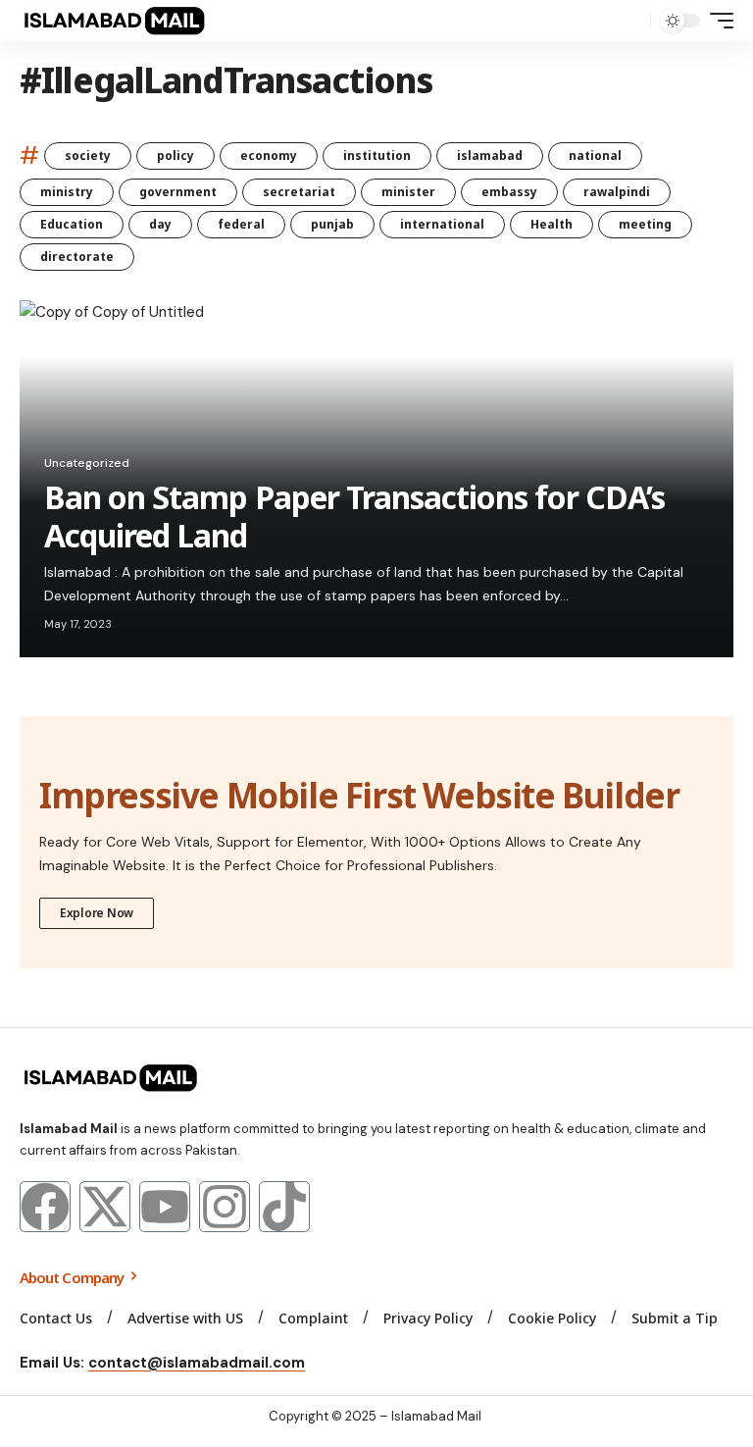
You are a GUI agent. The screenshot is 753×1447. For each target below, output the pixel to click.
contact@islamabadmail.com (196, 1362)
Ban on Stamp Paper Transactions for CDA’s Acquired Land (354, 515)
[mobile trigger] (716, 20)
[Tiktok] (284, 1206)
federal (241, 224)
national (595, 155)
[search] (630, 20)
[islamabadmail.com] (114, 20)
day (160, 224)
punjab (332, 224)
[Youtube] (164, 1206)
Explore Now (96, 912)
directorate (77, 256)
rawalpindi (616, 191)
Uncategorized (86, 463)
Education (71, 224)
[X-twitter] (104, 1206)
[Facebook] (45, 1206)
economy (268, 155)
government (178, 191)
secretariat (299, 191)
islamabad (490, 155)
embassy (509, 191)
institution (377, 155)
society (88, 155)
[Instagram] (224, 1206)
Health (551, 224)
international (442, 224)
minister (408, 191)
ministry (66, 191)
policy (175, 155)
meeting (645, 224)
